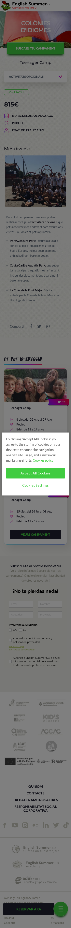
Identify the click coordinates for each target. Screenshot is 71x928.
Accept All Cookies (35, 473)
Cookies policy (43, 460)
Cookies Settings (35, 486)
